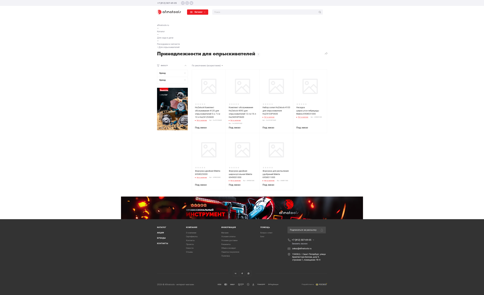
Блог (262, 236)
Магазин (225, 233)
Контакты (162, 243)
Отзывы (189, 252)
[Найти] (320, 12)
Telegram (242, 273)
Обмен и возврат (228, 248)
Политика (225, 256)
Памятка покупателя (230, 252)
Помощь (265, 227)
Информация (228, 227)
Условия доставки (229, 240)
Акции (160, 233)
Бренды (161, 238)
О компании (191, 233)
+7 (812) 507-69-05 (167, 3)
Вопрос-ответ (266, 233)
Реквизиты (226, 244)
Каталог (161, 227)
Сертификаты (192, 236)
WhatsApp (248, 273)
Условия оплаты (228, 236)
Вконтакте (235, 273)
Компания (191, 227)
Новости (189, 248)
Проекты (190, 244)
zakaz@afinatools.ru (301, 248)
